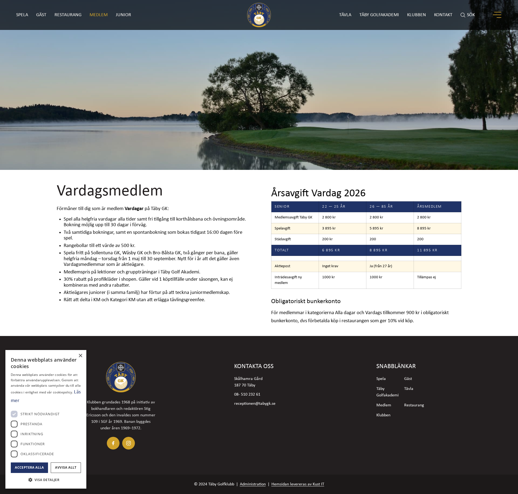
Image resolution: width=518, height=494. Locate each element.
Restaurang (67, 15)
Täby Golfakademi (387, 392)
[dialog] (45, 419)
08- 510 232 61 (247, 394)
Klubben (383, 415)
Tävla (408, 389)
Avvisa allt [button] (65, 467)
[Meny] (497, 15)
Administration (253, 484)
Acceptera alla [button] (29, 467)
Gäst (41, 15)
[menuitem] (345, 15)
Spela (22, 15)
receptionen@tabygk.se (254, 404)
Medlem (99, 15)
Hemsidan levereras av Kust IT (297, 484)
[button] (46, 479)
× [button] (80, 356)
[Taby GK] (259, 15)
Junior (123, 15)
